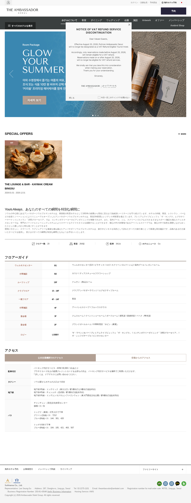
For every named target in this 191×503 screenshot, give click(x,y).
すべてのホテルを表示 (22, 26)
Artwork (146, 20)
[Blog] (183, 483)
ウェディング (113, 20)
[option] (33, 167)
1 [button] (92, 115)
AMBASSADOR (30, 481)
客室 (84, 20)
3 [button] (98, 115)
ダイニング (96, 20)
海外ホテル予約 (11, 469)
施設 (135, 20)
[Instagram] (165, 483)
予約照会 (153, 2)
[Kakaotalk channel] (177, 483)
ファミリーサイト (149, 469)
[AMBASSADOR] (8, 2)
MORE (183, 134)
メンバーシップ (176, 20)
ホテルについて (69, 20)
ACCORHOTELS (14, 481)
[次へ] (178, 74)
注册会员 (143, 2)
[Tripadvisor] (159, 483)
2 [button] (95, 115)
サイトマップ (66, 469)
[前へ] (12, 74)
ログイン (134, 2)
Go (159, 244)
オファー (159, 20)
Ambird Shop (177, 25)
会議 (126, 20)
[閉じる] (129, 25)
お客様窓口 (28, 469)
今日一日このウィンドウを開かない (115, 97)
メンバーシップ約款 (46, 469)
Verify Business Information (59, 491)
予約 (173, 11)
